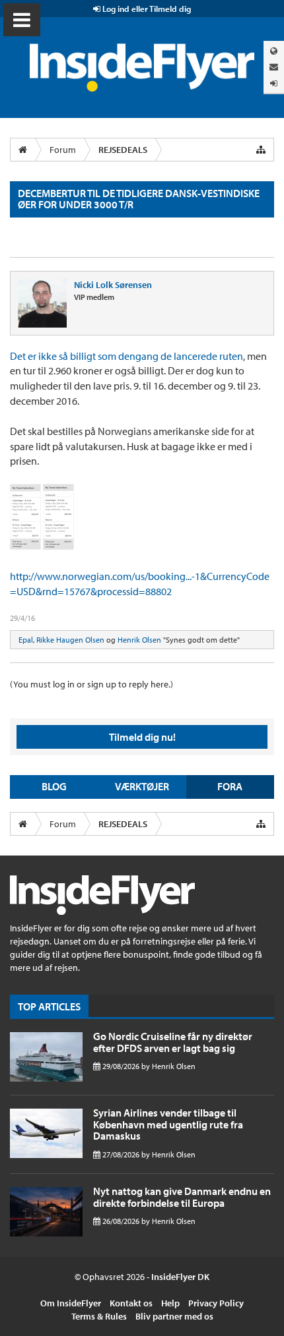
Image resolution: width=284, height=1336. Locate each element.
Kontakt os (131, 1303)
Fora (229, 786)
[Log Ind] (273, 83)
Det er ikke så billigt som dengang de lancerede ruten (126, 356)
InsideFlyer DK (180, 1277)
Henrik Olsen (139, 640)
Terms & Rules (99, 1316)
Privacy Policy (216, 1303)
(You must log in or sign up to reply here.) (91, 684)
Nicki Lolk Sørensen (113, 285)
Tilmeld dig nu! (142, 736)
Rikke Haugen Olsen (70, 640)
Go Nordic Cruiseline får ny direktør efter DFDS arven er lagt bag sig (172, 1042)
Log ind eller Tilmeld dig (145, 8)
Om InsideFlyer (70, 1303)
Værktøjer (142, 786)
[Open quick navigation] (260, 149)
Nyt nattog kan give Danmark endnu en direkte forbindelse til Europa (182, 1196)
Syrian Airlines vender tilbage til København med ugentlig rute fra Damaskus (168, 1124)
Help (170, 1303)
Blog (54, 786)
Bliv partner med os (174, 1316)
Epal (25, 640)
